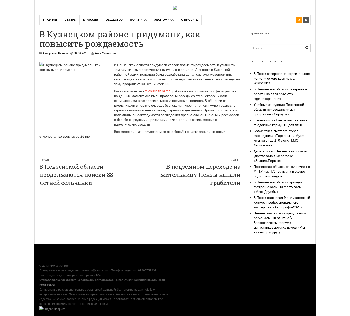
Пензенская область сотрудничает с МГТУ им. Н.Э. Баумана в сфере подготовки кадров (282, 171)
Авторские (50, 53)
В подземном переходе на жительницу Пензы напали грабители (200, 175)
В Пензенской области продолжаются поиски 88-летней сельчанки (77, 175)
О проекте (189, 19)
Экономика (164, 19)
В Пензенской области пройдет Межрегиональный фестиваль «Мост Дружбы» (278, 186)
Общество (114, 19)
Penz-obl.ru (47, 284)
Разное (63, 53)
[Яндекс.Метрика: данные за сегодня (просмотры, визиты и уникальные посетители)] (52, 308)
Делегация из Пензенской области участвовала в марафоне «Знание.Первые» (280, 155)
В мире (70, 19)
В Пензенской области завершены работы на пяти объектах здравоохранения (280, 94)
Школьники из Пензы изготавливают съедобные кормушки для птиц (282, 122)
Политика (138, 19)
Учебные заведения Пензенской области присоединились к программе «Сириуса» (279, 109)
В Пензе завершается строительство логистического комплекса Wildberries (282, 78)
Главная (50, 19)
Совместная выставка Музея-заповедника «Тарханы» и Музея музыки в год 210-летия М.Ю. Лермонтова (279, 137)
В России (90, 19)
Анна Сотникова (105, 53)
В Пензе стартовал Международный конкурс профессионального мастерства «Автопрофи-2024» (282, 202)
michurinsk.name (157, 90)
